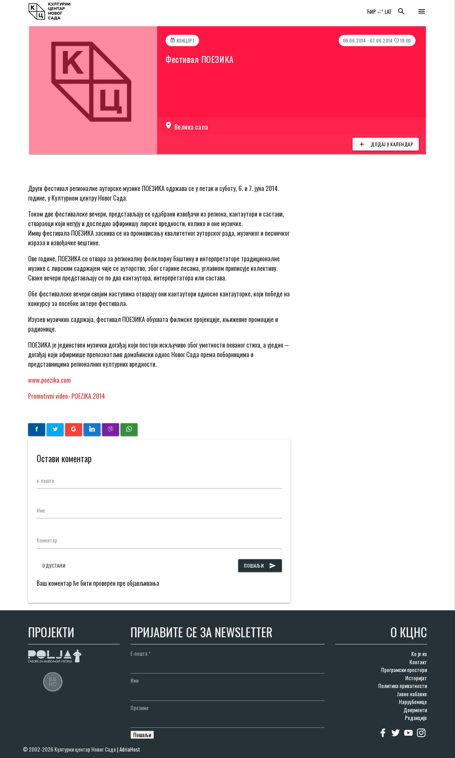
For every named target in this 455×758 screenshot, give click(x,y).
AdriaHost (129, 749)
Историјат (416, 678)
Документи (415, 710)
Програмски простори (404, 670)
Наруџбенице (413, 701)
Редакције (416, 717)
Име (41, 510)
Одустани (53, 565)
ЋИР (371, 11)
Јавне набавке (412, 694)
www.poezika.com (49, 380)
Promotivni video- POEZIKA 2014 (66, 395)
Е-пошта (140, 653)
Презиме (139, 707)
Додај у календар (385, 144)
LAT (388, 11)
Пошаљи (260, 565)
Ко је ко (419, 654)
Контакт (418, 662)
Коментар (47, 540)
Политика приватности (402, 685)
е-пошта (45, 480)
